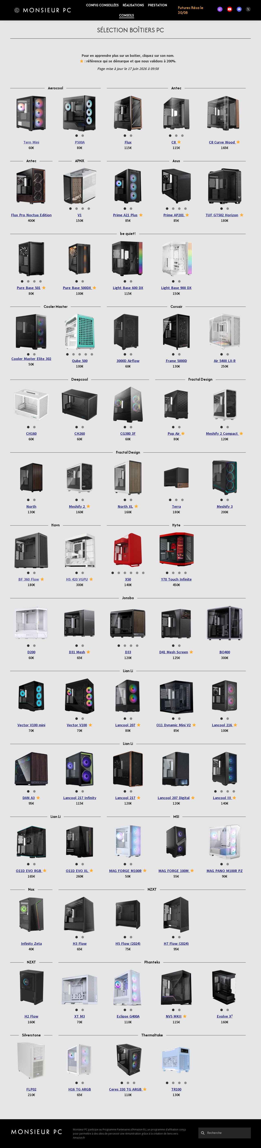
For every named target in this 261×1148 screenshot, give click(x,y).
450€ (176, 585)
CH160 (31, 433)
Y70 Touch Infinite (176, 579)
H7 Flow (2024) (176, 943)
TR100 (176, 1089)
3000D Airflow (128, 360)
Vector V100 (77, 725)
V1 (80, 215)
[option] (31, 113)
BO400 (224, 652)
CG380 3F (128, 433)
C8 (174, 142)
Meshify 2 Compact (222, 433)
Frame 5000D (176, 360)
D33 (128, 652)
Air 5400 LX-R (225, 360)
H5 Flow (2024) (127, 943)
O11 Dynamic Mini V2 (173, 725)
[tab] (77, 135)
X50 (128, 579)
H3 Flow (80, 943)
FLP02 (31, 1089)
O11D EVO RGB (29, 870)
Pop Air (174, 433)
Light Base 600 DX (128, 287)
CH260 (79, 433)
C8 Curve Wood (222, 142)
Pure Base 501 (28, 287)
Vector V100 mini (31, 725)
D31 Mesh (77, 652)
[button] (64, 6)
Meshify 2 (77, 506)
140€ (128, 585)
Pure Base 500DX (77, 287)
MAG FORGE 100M (174, 870)
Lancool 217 (125, 797)
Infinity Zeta (31, 943)
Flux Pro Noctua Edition (31, 215)
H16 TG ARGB (79, 1089)
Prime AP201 (174, 215)
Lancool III (222, 797)
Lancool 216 (222, 725)
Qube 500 (79, 360)
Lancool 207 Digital (174, 797)
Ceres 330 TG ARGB (126, 1089)
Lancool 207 (125, 725)
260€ (79, 876)
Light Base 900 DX (176, 287)
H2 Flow (31, 1016)
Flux (128, 142)
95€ (31, 803)
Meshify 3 (225, 506)
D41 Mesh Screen (173, 652)
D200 (31, 652)
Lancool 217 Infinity (79, 797)
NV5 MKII (173, 1016)
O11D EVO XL (77, 870)
